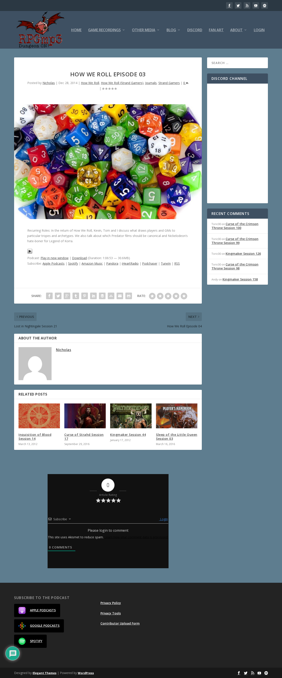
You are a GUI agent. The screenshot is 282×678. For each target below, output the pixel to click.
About (236, 30)
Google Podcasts (44, 625)
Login (259, 30)
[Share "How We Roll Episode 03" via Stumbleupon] (111, 295)
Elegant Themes (44, 673)
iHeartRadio (130, 263)
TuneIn (166, 263)
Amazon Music (92, 263)
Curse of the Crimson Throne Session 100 (235, 226)
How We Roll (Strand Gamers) (122, 83)
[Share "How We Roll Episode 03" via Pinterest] (84, 295)
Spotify (73, 263)
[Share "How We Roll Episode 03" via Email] (119, 295)
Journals (151, 83)
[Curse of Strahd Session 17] (85, 415)
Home (76, 30)
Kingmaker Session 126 (243, 253)
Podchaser (149, 263)
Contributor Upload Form (120, 623)
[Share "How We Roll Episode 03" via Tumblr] (75, 295)
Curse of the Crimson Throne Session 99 (235, 241)
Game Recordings (104, 30)
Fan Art (216, 30)
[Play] (29, 253)
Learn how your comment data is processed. (136, 537)
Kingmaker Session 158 (240, 279)
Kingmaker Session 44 (128, 434)
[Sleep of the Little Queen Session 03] (176, 415)
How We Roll (90, 83)
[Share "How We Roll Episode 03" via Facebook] (49, 295)
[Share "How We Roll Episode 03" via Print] (128, 295)
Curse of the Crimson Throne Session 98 (235, 266)
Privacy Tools (110, 613)
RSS (177, 263)
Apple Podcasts (54, 263)
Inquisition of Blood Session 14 (35, 436)
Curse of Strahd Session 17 (84, 436)
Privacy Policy (110, 603)
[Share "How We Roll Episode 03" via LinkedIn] (93, 295)
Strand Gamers (169, 83)
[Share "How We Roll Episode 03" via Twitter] (58, 295)
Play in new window (55, 258)
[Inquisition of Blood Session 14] (39, 415)
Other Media (143, 30)
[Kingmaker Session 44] (131, 415)
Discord (194, 30)
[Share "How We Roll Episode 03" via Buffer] (102, 295)
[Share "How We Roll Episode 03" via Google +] (67, 295)
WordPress (86, 673)
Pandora (112, 263)
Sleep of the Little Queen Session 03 (176, 436)
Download (79, 258)
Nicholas (49, 83)
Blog (171, 30)
